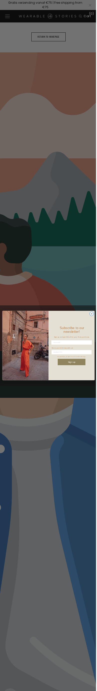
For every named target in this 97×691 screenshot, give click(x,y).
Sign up (69, 362)
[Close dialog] (90, 314)
